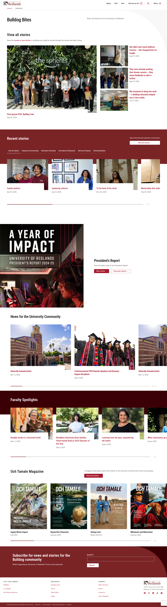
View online (100, 271)
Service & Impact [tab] (84, 151)
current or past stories (22, 40)
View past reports (119, 271)
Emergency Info (55, 585)
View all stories (144, 143)
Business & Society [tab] (48, 151)
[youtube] (162, 593)
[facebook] (145, 593)
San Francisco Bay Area (10, 592)
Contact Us (101, 592)
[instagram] (149, 593)
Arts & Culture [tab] (13, 151)
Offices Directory (103, 585)
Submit (92, 565)
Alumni (100, 588)
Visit (116, 3)
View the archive (92, 476)
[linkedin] (153, 593)
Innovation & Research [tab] (66, 151)
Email (89, 555)
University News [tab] (99, 151)
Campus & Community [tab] (30, 151)
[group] (27, 178)
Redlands (9, 8)
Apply (108, 3)
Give (122, 3)
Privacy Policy (38, 604)
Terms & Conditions (46, 604)
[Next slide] (148, 204)
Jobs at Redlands (103, 596)
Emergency (69, 604)
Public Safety (55, 592)
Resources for (134, 3)
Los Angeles (7, 588)
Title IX (53, 588)
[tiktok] (157, 593)
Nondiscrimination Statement (58, 604)
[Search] (148, 3)
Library (53, 596)
